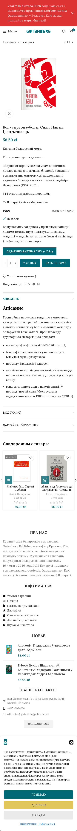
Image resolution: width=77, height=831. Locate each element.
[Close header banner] (72, 13)
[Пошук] (64, 31)
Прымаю (38, 794)
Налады (38, 815)
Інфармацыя (28, 824)
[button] (71, 742)
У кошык (29, 263)
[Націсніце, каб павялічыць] (9, 113)
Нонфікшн (24, 494)
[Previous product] (65, 42)
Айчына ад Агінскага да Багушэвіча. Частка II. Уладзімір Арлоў (56, 490)
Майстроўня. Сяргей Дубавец (20, 488)
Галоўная (10, 42)
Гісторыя (27, 42)
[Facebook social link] (25, 284)
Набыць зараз (56, 263)
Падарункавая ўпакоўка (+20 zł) (30, 251)
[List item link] (38, 708)
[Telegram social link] (33, 284)
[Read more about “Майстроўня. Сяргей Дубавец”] (8, 480)
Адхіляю (39, 805)
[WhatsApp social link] (29, 284)
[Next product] (72, 42)
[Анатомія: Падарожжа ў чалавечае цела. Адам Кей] (9, 650)
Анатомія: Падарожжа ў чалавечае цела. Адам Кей (44, 647)
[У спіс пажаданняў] (30, 457)
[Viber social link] (38, 284)
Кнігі (12, 494)
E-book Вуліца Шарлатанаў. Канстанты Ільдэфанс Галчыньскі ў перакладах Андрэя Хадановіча (45, 669)
